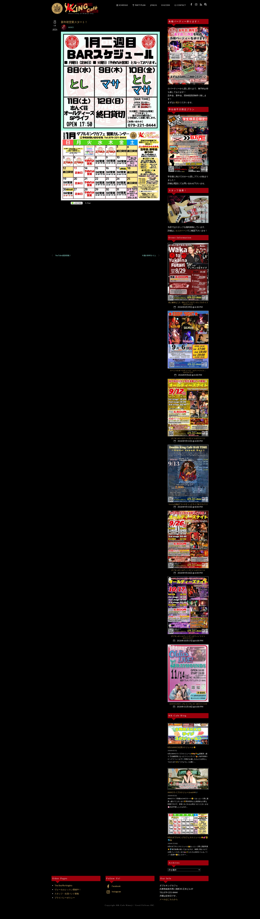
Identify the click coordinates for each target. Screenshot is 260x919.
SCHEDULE (123, 5)
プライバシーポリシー (65, 897)
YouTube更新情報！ (63, 255)
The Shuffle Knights (63, 885)
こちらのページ (180, 230)
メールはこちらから (169, 899)
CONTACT (181, 5)
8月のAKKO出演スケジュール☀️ (182, 747)
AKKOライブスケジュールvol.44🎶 (183, 792)
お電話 (176, 102)
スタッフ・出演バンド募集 (67, 893)
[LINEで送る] (77, 203)
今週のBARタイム (149, 255)
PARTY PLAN (140, 5)
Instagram (116, 891)
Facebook (116, 886)
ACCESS (166, 5)
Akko (71, 27)
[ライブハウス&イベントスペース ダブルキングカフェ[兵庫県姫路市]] (74, 13)
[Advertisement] (105, 233)
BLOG (154, 5)
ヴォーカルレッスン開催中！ (68, 889)
